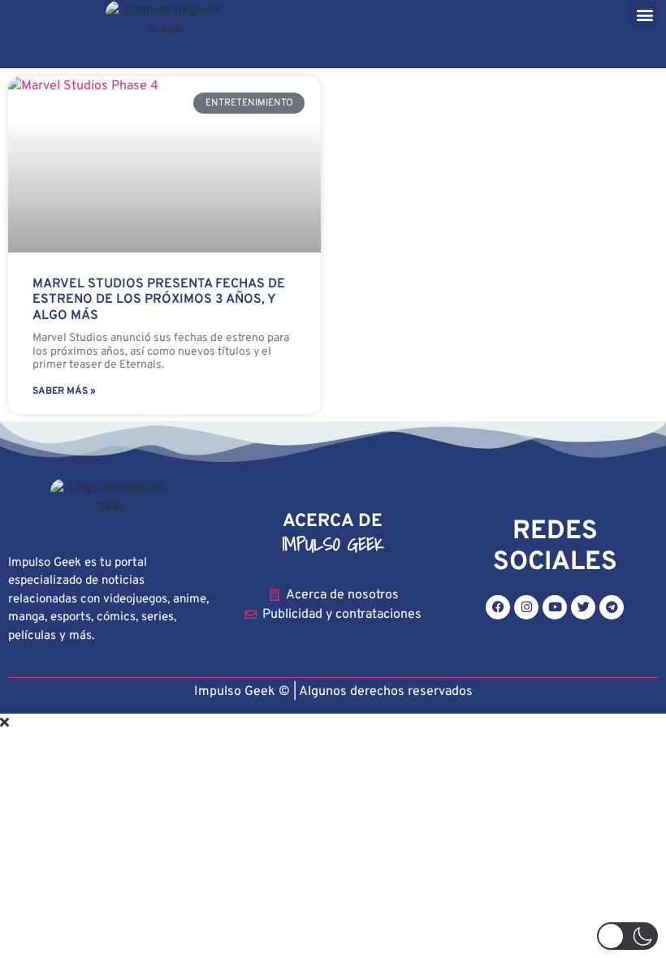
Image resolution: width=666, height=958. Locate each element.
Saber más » (64, 391)
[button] (644, 14)
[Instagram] (526, 607)
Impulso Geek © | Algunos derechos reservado (330, 692)
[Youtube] (555, 607)
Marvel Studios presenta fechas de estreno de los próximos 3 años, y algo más (158, 299)
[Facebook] (498, 607)
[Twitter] (583, 607)
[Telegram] (611, 607)
